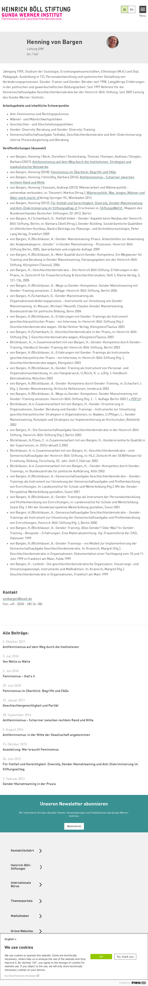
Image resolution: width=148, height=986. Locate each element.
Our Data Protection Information (20, 975)
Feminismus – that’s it (19, 676)
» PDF (133, 399)
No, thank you (125, 956)
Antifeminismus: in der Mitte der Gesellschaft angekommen (46, 735)
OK (101, 956)
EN (131, 10)
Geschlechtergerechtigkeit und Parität (30, 705)
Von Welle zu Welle (16, 661)
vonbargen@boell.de (17, 599)
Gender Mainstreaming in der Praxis (29, 784)
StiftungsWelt (109, 208)
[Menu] (142, 9)
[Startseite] (36, 13)
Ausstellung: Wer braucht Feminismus (31, 749)
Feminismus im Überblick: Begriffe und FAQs (83, 172)
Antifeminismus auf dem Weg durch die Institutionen (41, 647)
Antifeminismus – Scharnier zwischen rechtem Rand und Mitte (48, 720)
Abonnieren (74, 826)
